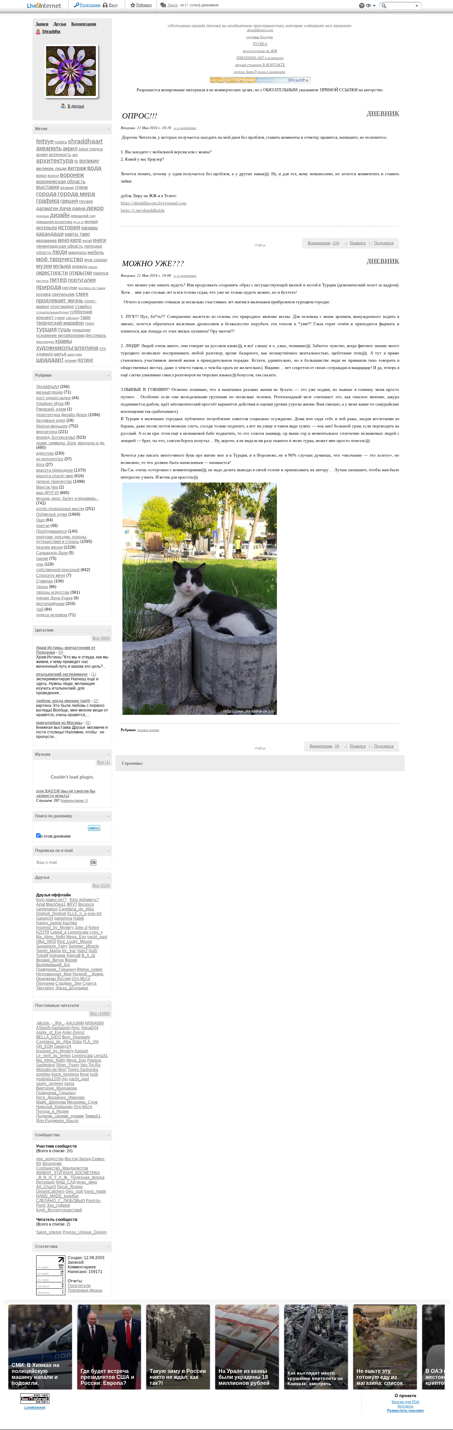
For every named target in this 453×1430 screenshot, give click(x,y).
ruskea (61, 142)
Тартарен (45, 988)
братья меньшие (52, 426)
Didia (77, 1041)
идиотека (45, 453)
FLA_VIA (90, 1041)
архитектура (54, 160)
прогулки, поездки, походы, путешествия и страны (61, 539)
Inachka (70, 923)
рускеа (43, 294)
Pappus (94, 1060)
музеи (44, 266)
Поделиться (384, 243)
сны (39, 564)
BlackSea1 (56, 904)
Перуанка (45, 983)
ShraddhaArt (47, 386)
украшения (81, 330)
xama (69, 1083)
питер (58, 279)
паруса (100, 272)
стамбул (83, 306)
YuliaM (42, 955)
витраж (77, 168)
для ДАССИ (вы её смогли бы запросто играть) (65, 793)
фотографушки (50, 603)
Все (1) (103, 762)
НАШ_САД (66, 1182)
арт (75, 155)
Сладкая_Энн (68, 983)
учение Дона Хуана (54, 598)
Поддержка (361, 6)
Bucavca (86, 904)
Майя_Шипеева (51, 1102)
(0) (60, 652)
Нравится (358, 243)
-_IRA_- (58, 1023)
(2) (96, 701)
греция (69, 201)
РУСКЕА (260, 44)
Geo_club (74, 1191)
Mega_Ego (76, 937)
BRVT (72, 904)
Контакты (405, 1406)
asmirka (43, 1074)
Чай (39, 609)
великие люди (51, 168)
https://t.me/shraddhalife (143, 210)
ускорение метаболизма (60, 335)
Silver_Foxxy (67, 1065)
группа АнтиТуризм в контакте (259, 72)
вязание (67, 187)
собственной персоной (58, 569)
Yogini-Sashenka (82, 1069)
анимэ (42, 154)
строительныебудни (52, 312)
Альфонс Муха (50, 403)
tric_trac (69, 950)
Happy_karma (49, 923)
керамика (46, 240)
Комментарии (83, 24)
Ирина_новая (89, 969)
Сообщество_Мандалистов (62, 1168)
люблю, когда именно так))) (63, 701)
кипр (76, 240)
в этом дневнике (55, 836)
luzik (94, 1074)
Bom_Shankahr (76, 1037)
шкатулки (74, 354)
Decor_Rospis (70, 1186)
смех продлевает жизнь (62, 297)
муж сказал (95, 259)
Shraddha (38, 32)
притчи (42, 525)
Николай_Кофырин (54, 1106)
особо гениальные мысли (60, 508)
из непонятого (49, 459)
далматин (47, 208)
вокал (41, 175)
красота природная (54, 470)
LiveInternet (45, 6)
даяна (79, 208)
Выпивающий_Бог (53, 964)
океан (92, 266)
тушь (64, 329)
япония (71, 360)
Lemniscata (78, 932)
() (336, 243)
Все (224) (101, 885)
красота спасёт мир (54, 476)
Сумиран (44, 581)
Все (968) (101, 638)
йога (40, 464)
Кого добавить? (84, 899)
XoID (93, 950)
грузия (86, 201)
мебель (96, 252)
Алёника (57, 955)
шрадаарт (50, 359)
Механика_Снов (82, 1102)
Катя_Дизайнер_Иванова (60, 1097)
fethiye (45, 141)
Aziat (40, 904)
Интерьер (45, 1182)
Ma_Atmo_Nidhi (50, 937)
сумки (59, 318)
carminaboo (47, 909)
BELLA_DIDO (48, 1037)
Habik (78, 918)
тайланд (72, 318)
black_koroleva (65, 1074)
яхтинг (86, 360)
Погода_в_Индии (52, 1111)
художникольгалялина (67, 347)
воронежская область (61, 181)
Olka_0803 (46, 941)
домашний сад (83, 216)
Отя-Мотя (81, 978)
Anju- (76, 1027)
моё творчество (59, 259)
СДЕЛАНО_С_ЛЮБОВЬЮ (60, 1200)
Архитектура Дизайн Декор (61, 415)
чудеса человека (51, 615)
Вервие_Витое (50, 960)
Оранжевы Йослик (53, 978)
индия (91, 221)
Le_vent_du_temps (53, 1055)
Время (71, 960)
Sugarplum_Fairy (51, 946)
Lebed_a (58, 932)
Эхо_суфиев (58, 1205)
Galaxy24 (44, 918)
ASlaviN (43, 1027)
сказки (42, 558)
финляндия (45, 341)
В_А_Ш (88, 955)
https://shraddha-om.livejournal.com (153, 202)
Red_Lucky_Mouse (74, 941)
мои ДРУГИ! (47, 492)
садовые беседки (259, 37)
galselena (63, 918)
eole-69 (94, 913)
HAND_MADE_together (57, 1196)
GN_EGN (44, 1046)
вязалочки (52, 1163)
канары (89, 227)
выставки (47, 187)
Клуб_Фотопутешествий (59, 1210)
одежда (79, 266)
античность (60, 154)
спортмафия (62, 306)
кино (63, 240)
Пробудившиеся (51, 531)
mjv (65, 1079)
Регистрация (90, 5)
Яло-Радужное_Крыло (57, 1120)
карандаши (50, 234)
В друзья (76, 106)
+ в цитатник (184, 127)
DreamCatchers (50, 1191)
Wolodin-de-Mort (51, 1069)
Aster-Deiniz (73, 1032)
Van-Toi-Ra (90, 1065)
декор (95, 207)
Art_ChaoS (46, 1186)
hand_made (95, 1191)
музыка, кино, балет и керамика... (67, 498)
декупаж (42, 216)
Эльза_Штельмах (71, 988)
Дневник (383, 113)
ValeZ (82, 950)
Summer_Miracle (83, 946)
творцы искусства (52, 592)
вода (94, 167)
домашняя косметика (54, 222)
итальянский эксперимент (62, 674)
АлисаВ (73, 955)
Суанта (90, 983)
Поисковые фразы (85, 1290)
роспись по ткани (91, 288)
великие (89, 161)
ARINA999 (94, 1023)
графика (47, 200)
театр (89, 323)
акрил (70, 148)
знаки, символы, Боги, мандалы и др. (70, 443)
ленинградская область (59, 246)
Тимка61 (92, 1116)
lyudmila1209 (48, 1079)
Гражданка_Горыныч (56, 969)
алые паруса (91, 149)
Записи (42, 24)
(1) (93, 674)
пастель (42, 280)
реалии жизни (49, 547)
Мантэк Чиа (47, 487)
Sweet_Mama (48, 950)
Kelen (94, 927)
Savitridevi (45, 1065)
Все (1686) (100, 1013)
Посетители (79, 1285)
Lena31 (101, 1055)
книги (99, 240)
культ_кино (87, 1182)
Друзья (59, 24)
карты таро (77, 234)
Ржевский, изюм (51, 409)
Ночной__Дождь (88, 974)
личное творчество (54, 481)
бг (76, 161)
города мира (76, 193)
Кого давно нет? (51, 899)
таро (85, 317)
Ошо (40, 520)
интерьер (46, 227)
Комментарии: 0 (74, 800)
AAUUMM (75, 1023)
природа (48, 286)
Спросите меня (50, 575)
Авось (172, 5)
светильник (63, 294)
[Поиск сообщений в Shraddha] (94, 828)
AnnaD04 (89, 1027)
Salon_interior (49, 1232)
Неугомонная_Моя (54, 974)
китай (87, 241)
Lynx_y (96, 932)
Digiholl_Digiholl (51, 913)
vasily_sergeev (49, 1083)
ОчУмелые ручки (51, 514)
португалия (82, 280)
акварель (49, 148)
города (46, 193)
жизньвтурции (49, 392)
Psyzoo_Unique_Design (85, 1232)
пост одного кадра (53, 398)
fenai (84, 1074)
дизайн (60, 215)
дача (65, 208)
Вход (113, 5)
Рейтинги (144, 5)
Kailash (81, 1051)
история (69, 227)
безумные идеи (50, 420)
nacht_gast (97, 937)
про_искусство (50, 1159)
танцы (42, 586)
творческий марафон (60, 323)
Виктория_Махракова (56, 1088)
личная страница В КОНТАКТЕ (260, 65)
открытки (80, 272)
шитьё (60, 353)
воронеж (72, 175)
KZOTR (42, 932)
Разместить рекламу (405, 1410)
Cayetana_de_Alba (76, 909)
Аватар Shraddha (71, 71)
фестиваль (96, 335)
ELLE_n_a (77, 913)
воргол (53, 176)
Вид (371, 6)
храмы (63, 341)
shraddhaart (85, 141)
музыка (62, 266)
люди (59, 252)
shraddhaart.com (260, 30)
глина (81, 187)
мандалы (77, 252)
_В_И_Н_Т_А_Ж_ (53, 1177)
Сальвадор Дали (52, 553)
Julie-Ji (81, 927)
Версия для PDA (405, 1402)
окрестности (52, 272)
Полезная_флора (87, 1177)
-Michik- (43, 1023)
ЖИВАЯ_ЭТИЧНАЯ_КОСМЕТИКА (68, 1172)
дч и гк (78, 222)
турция (46, 329)
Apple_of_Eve (49, 1032)
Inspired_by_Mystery (55, 927)
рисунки (69, 287)
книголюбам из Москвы (59, 722)
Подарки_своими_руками (60, 1116)
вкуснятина (46, 431)
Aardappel (60, 1027)
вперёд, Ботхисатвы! (55, 437)
